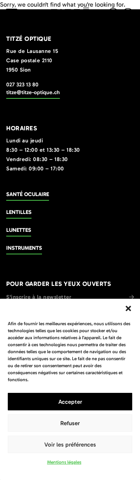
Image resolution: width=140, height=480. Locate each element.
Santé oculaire (27, 194)
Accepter (70, 401)
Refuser (70, 423)
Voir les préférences (70, 444)
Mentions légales (64, 462)
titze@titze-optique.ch (33, 92)
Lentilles (19, 212)
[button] (128, 308)
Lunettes (18, 230)
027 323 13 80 (22, 84)
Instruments (24, 248)
